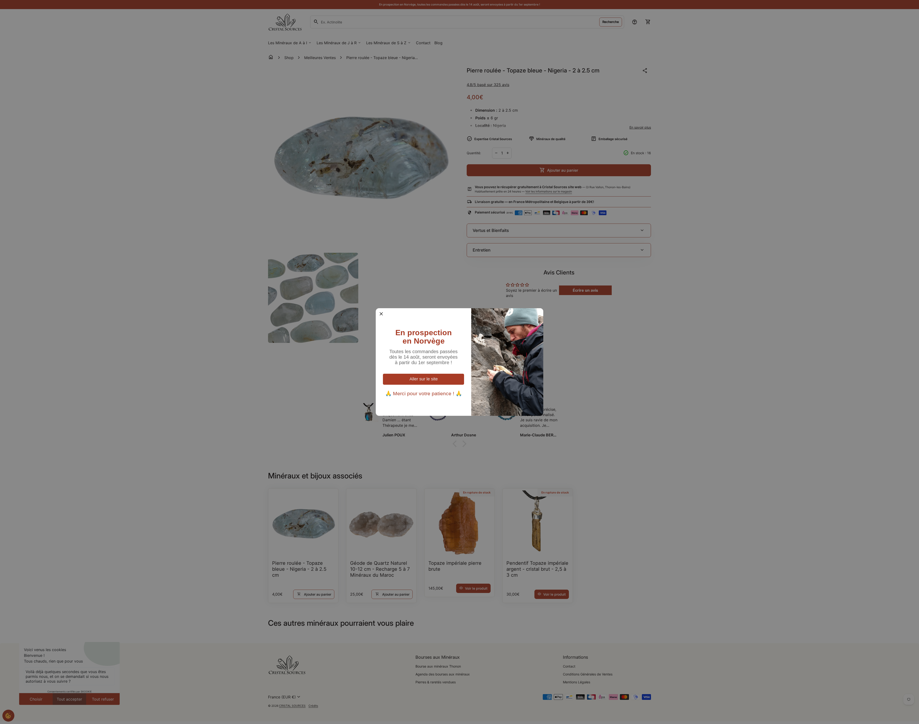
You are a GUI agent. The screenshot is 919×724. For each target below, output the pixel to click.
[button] (381, 314)
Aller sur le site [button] (423, 379)
